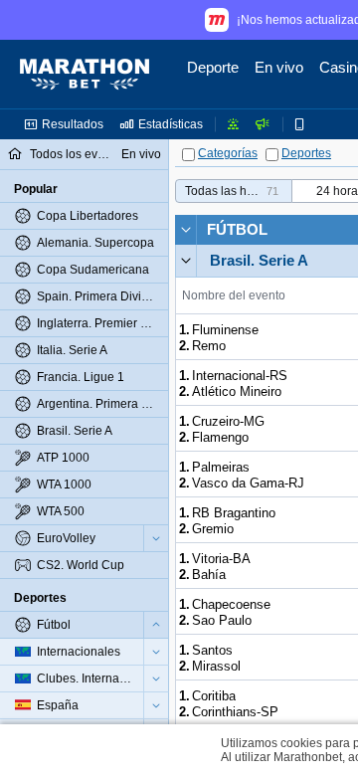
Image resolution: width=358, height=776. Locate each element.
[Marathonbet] (84, 74)
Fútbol (237, 229)
